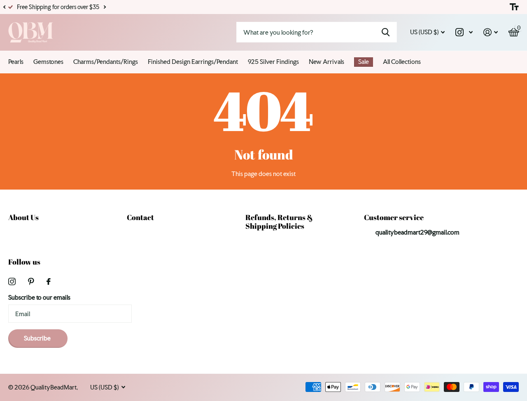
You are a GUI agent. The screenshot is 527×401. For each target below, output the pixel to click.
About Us (23, 217)
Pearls (15, 62)
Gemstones (48, 62)
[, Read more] (464, 32)
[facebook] (49, 281)
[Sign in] (490, 32)
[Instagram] (12, 281)
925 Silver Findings (273, 62)
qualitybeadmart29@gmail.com (417, 232)
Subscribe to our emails (39, 297)
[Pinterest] (31, 281)
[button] (4, 7)
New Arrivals (326, 62)
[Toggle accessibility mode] (514, 7)
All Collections (402, 62)
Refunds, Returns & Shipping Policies (279, 221)
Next (104, 7)
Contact (140, 217)
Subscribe (38, 338)
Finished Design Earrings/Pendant (193, 62)
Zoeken (385, 32)
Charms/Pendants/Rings (105, 62)
